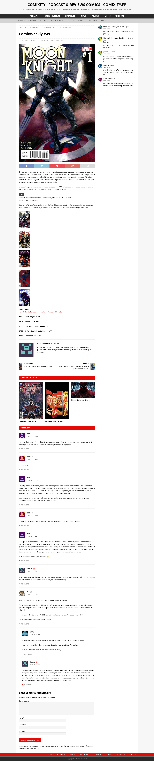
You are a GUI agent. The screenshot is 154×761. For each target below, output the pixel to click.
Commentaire (24, 701)
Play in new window (33, 197)
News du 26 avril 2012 (80, 400)
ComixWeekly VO (46, 40)
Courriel (22, 724)
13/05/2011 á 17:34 (35, 634)
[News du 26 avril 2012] (83, 397)
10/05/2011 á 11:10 (32, 480)
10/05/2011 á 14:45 (32, 515)
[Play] (21, 195)
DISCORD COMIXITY (57, 20)
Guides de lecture (52, 16)
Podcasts (34, 16)
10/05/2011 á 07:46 (32, 436)
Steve (34, 40)
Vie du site (119, 16)
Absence (112, 52)
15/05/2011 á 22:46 (35, 664)
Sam (32, 632)
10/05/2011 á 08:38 (32, 459)
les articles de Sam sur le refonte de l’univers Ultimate (40, 312)
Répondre (25, 449)
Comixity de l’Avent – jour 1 (120, 27)
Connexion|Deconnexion (27, 20)
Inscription (93, 20)
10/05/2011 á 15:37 (32, 536)
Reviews (95, 16)
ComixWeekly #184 (53, 421)
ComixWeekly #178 (27, 421)
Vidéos (108, 16)
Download (47, 197)
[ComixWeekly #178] (31, 418)
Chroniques (70, 16)
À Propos (104, 20)
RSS (36, 200)
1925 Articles (57, 344)
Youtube (43, 20)
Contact (81, 20)
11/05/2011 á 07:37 (32, 571)
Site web (22, 731)
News (83, 16)
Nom (21, 718)
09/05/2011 (25, 40)
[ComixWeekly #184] (57, 418)
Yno (28, 433)
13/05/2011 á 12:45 (32, 594)
